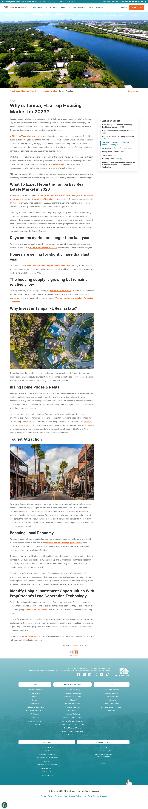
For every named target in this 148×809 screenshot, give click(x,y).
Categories (133, 91)
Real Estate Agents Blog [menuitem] (34, 710)
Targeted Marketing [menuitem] (72, 714)
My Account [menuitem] (35, 714)
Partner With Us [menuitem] (34, 724)
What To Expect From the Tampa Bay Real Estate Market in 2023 (117, 126)
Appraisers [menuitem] (112, 710)
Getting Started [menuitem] (34, 693)
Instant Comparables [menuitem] (72, 703)
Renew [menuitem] (34, 700)
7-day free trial (28, 636)
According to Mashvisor (43, 199)
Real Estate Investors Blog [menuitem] (35, 707)
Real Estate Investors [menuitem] (111, 689)
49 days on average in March (43, 248)
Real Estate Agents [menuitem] (111, 693)
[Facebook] (78, 674)
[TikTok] (107, 674)
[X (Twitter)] (84, 674)
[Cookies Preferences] (4, 805)
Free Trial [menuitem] (106, 2)
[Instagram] (95, 674)
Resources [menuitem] (47, 742)
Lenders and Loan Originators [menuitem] (111, 707)
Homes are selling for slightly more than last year (118, 137)
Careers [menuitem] (103, 763)
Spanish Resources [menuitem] (35, 689)
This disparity (59, 164)
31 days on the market (36, 609)
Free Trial (136, 7)
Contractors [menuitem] (111, 700)
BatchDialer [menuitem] (72, 735)
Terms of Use (61, 796)
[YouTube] (102, 674)
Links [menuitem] (35, 684)
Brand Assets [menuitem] (103, 760)
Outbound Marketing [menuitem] (72, 689)
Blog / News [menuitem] (35, 703)
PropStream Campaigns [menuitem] (72, 693)
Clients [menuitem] (111, 684)
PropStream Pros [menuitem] (47, 775)
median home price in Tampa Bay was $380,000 (47, 265)
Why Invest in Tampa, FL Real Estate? (117, 148)
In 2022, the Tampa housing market (26, 136)
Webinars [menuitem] (46, 761)
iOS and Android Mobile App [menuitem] (72, 731)
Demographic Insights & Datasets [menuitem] (72, 724)
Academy (72, 7)
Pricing (56, 7)
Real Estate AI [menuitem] (72, 700)
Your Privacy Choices (97, 796)
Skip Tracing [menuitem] (72, 710)
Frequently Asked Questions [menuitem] (47, 765)
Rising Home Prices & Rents (113, 152)
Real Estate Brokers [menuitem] (112, 696)
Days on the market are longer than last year (117, 132)
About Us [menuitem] (103, 747)
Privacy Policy (47, 796)
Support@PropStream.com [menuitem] (13, 2)
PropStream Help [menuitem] (47, 747)
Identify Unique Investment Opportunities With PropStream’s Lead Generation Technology (118, 164)
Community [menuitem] (123, 2)
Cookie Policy (75, 796)
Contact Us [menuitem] (35, 717)
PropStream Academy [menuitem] (47, 754)
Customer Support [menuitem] (34, 721)
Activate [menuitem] (115, 2)
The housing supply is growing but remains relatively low (115, 143)
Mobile (63, 7)
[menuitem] (129, 2)
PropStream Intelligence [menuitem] (72, 696)
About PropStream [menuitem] (103, 742)
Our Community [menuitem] (46, 768)
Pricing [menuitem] (34, 696)
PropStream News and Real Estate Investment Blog (33, 91)
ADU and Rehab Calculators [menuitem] (72, 721)
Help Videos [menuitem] (46, 772)
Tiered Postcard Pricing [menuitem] (72, 728)
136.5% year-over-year (60, 290)
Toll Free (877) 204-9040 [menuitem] (65, 2)
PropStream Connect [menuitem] (72, 707)
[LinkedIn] (89, 674)
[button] (37, 7)
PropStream (22, 101)
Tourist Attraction (109, 155)
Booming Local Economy (112, 159)
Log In (124, 7)
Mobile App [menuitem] (47, 751)
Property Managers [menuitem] (112, 703)
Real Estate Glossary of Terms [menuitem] (47, 758)
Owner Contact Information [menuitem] (72, 717)
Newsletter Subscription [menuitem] (103, 751)
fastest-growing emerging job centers (64, 543)
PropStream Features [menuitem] (72, 684)
